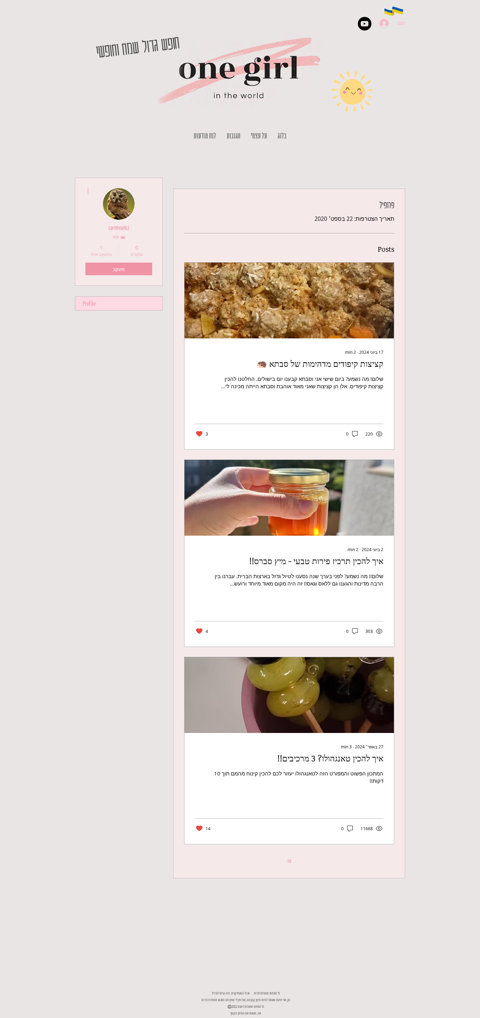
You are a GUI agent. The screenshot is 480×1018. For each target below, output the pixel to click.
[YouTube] (364, 24)
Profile (89, 303)
